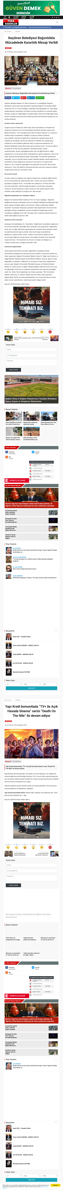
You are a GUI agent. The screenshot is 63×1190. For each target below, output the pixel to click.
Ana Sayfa (8, 31)
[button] (57, 544)
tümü (56, 630)
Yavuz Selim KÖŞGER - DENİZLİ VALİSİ (26, 645)
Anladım (55, 1185)
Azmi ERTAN (16, 548)
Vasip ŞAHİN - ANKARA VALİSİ (23, 654)
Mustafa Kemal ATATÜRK (21, 672)
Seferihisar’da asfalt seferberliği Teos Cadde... (16, 27)
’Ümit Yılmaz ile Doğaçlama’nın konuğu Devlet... (13, 939)
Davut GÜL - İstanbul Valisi (22, 636)
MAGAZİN (18, 700)
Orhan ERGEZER (18, 576)
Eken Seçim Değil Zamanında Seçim (24, 569)
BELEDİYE (18, 31)
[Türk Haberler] (10, 22)
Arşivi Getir (31, 688)
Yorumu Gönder (13, 369)
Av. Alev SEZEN (17, 567)
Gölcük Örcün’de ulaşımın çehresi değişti (41, 27)
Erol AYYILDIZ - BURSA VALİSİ (23, 663)
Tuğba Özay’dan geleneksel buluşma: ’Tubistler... (29, 939)
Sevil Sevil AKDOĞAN (19, 557)
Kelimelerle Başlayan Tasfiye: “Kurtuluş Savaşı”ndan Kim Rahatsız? (35, 578)
